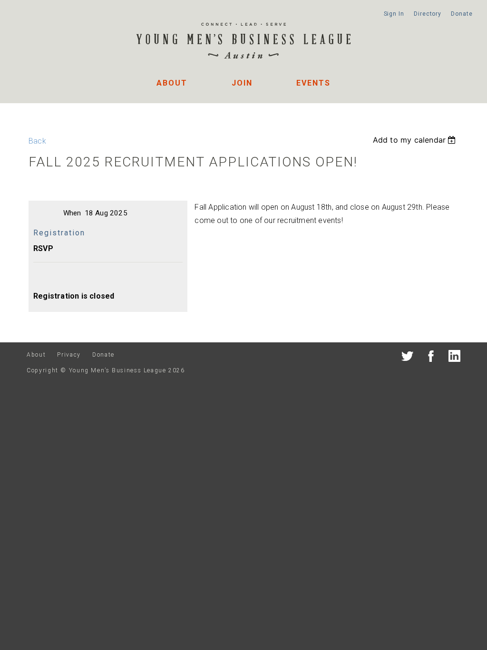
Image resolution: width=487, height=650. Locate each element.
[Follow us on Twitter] (407, 358)
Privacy (68, 354)
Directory (427, 13)
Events (313, 82)
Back (37, 141)
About (171, 82)
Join (242, 82)
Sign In (394, 13)
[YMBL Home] (243, 42)
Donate (461, 13)
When (72, 213)
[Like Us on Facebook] (431, 358)
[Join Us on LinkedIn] (454, 358)
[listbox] (415, 140)
